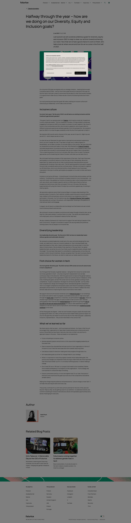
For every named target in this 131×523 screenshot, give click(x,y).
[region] (66, 64)
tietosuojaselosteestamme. (57, 65)
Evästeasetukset (50, 73)
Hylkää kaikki (69, 73)
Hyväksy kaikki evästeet (80, 73)
